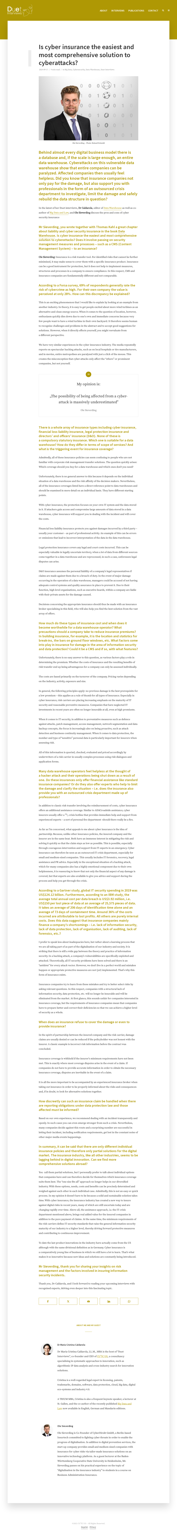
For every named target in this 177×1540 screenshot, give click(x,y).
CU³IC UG (102, 1356)
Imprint (84, 1527)
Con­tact (153, 10)
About (103, 10)
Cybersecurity (79, 69)
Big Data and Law (59, 212)
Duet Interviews (107, 69)
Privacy (93, 1527)
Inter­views (117, 10)
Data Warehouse (93, 69)
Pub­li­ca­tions (136, 10)
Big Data (68, 69)
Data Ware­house (113, 208)
